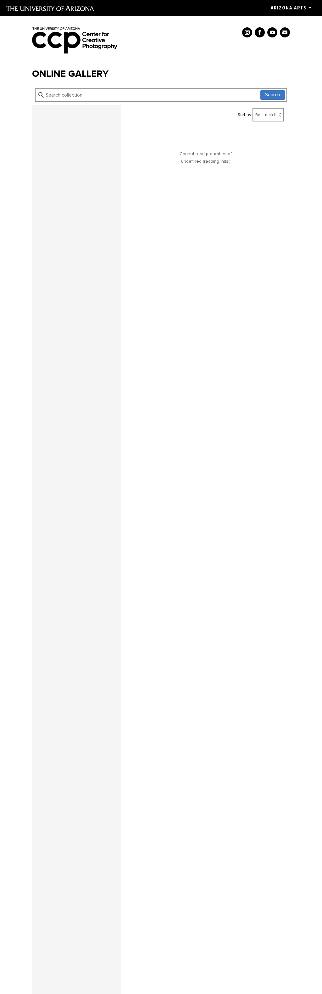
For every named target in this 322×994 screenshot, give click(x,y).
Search (272, 95)
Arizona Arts (288, 8)
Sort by (244, 114)
